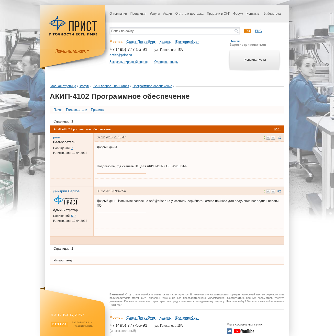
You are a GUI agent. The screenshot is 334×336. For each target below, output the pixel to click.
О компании (118, 13)
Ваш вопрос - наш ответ (111, 86)
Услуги (155, 13)
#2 (279, 191)
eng (258, 31)
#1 (279, 137)
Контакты (253, 13)
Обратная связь (166, 62)
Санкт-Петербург (141, 42)
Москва (116, 42)
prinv (57, 137)
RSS (277, 129)
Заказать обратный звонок (129, 62)
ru (247, 31)
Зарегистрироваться (248, 44)
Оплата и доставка (189, 13)
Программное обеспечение (152, 86)
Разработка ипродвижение (72, 324)
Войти (235, 41)
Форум (238, 13)
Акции (167, 13)
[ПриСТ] (72, 35)
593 (73, 216)
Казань (165, 42)
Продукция (138, 13)
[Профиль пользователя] (67, 203)
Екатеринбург (187, 42)
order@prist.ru (121, 55)
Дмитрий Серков (66, 191)
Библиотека (272, 13)
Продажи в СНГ (218, 13)
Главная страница (63, 86)
